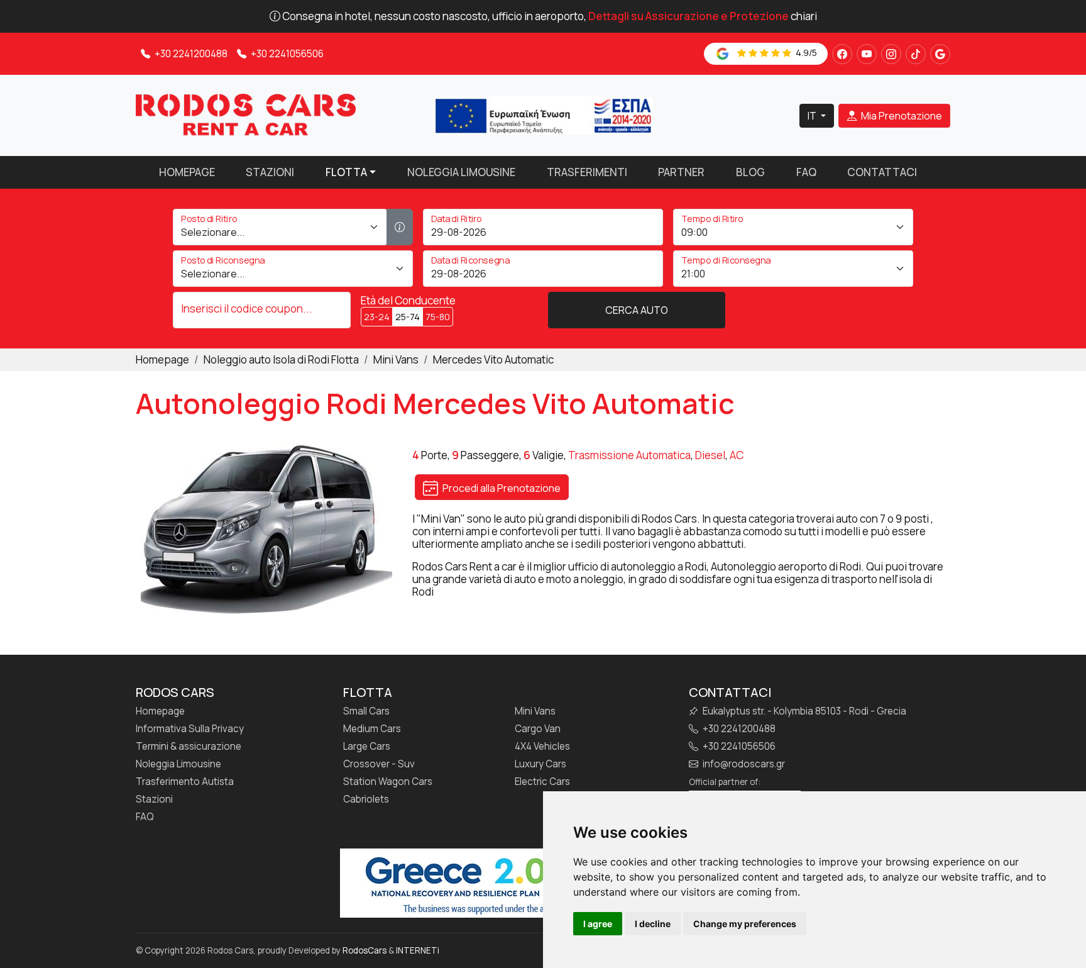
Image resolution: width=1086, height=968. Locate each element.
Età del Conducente (408, 300)
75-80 (437, 317)
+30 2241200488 (190, 53)
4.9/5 (805, 52)
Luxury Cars (540, 764)
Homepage (187, 172)
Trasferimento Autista (185, 782)
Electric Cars (542, 782)
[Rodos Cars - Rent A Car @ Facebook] (842, 54)
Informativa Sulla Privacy (190, 729)
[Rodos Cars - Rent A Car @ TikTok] (916, 54)
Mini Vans (535, 711)
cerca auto (636, 310)
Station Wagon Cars (387, 782)
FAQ (806, 172)
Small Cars (366, 711)
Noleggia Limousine (461, 172)
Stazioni (270, 172)
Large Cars (366, 746)
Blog (750, 172)
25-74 (407, 317)
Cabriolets (366, 799)
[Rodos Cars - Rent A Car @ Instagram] (891, 54)
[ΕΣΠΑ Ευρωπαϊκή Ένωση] (543, 114)
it (813, 116)
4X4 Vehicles (542, 746)
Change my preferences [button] (744, 923)
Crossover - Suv (379, 764)
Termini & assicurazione (188, 746)
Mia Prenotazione (900, 116)
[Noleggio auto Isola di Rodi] (246, 114)
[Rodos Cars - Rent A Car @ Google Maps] (940, 54)
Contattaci (882, 172)
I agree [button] (597, 923)
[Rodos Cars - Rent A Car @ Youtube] (867, 54)
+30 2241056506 (286, 53)
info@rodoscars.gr (743, 764)
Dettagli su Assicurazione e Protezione (688, 16)
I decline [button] (653, 923)
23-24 (377, 317)
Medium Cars (372, 729)
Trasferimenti (587, 172)
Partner (681, 172)
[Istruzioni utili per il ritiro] (400, 227)
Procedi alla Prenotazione (501, 488)
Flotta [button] (346, 172)
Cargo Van (538, 729)
